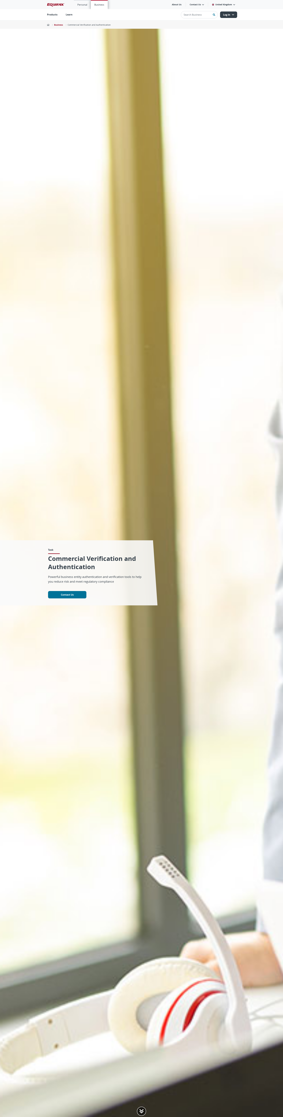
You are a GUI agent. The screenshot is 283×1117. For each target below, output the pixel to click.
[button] (223, 4)
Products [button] (52, 14)
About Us (176, 4)
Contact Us (67, 594)
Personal (82, 4)
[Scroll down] (141, 1111)
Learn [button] (69, 14)
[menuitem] (82, 4)
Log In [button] (227, 14)
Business (99, 4)
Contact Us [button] (195, 4)
